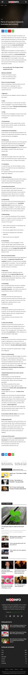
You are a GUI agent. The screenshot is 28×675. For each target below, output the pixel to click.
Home (2, 5)
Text (5, 5)
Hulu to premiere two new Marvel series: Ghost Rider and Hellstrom (20, 572)
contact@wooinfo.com (16, 612)
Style (3, 568)
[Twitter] (6, 31)
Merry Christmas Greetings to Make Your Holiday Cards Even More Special (18, 640)
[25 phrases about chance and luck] (14, 516)
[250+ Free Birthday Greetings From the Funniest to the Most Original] (5, 627)
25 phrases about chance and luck (12, 526)
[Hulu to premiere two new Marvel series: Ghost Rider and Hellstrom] (21, 565)
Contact (21, 669)
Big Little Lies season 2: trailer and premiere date (7, 464)
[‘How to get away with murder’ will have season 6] (5, 545)
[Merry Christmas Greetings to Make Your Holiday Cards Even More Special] (5, 640)
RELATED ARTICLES (6, 469)
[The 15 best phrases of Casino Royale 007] (21, 580)
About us (16, 669)
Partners (11, 669)
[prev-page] (2, 494)
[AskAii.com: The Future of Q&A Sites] (5, 475)
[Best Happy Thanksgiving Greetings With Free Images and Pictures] (5, 633)
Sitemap (6, 669)
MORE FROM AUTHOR (18, 469)
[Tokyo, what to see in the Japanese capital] (5, 551)
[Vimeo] (14, 616)
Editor (2, 528)
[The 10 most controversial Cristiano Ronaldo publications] (5, 488)
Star (2, 583)
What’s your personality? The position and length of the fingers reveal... (7, 586)
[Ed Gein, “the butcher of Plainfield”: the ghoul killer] (5, 481)
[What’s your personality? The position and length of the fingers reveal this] (7, 580)
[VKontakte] (17, 616)
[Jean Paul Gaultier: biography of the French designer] (7, 565)
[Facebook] (2, 31)
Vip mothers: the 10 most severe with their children (21, 464)
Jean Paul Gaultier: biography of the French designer (7, 572)
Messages (4, 524)
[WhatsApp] (12, 31)
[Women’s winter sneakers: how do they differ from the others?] (5, 538)
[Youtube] (21, 616)
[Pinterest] (9, 31)
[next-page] (5, 494)
